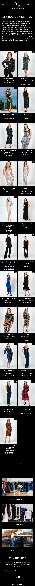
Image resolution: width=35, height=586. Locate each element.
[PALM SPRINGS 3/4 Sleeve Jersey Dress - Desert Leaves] (7, 453)
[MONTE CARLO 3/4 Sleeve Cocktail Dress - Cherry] (9, 231)
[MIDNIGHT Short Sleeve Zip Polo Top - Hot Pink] (13, 268)
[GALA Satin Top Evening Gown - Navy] (26, 156)
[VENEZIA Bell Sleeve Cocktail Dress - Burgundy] (10, 378)
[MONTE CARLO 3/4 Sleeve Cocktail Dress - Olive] (6, 231)
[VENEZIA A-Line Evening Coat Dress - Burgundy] (27, 415)
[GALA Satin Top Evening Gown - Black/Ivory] (28, 156)
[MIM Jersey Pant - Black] (25, 265)
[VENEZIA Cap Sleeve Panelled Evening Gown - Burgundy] (28, 378)
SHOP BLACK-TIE (17, 550)
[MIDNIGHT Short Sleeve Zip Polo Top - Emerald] (9, 268)
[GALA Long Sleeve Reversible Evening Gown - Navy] (10, 158)
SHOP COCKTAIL (17, 499)
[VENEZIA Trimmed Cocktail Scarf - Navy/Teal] (7, 414)
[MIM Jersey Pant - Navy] (27, 265)
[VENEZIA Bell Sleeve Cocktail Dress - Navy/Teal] (7, 378)
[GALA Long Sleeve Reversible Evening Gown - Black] (7, 158)
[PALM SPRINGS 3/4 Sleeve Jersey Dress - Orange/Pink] (5, 453)
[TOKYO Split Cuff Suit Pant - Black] (7, 305)
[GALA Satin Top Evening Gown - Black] (24, 156)
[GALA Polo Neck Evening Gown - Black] (25, 120)
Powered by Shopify (17, 584)
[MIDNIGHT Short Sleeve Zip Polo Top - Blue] (6, 268)
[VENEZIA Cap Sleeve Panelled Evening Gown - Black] (24, 378)
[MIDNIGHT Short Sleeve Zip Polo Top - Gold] (11, 268)
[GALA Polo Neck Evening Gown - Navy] (27, 120)
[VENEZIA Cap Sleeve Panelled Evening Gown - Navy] (26, 378)
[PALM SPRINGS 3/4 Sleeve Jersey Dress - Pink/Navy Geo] (12, 453)
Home (13, 13)
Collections (19, 13)
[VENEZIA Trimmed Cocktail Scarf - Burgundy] (10, 414)
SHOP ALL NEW (17, 524)
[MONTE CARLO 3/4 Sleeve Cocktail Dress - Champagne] (11, 231)
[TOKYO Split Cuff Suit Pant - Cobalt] (10, 305)
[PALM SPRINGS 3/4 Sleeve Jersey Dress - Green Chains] (10, 453)
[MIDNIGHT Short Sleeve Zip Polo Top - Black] (4, 268)
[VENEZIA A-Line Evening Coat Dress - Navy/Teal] (25, 415)
